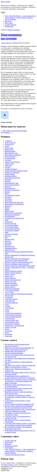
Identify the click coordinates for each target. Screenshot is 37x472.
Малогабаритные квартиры (14, 202)
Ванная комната (10, 151)
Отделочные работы (11, 225)
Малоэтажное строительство (14, 204)
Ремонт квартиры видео (13, 280)
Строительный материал (13, 315)
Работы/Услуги (10, 250)
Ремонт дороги (10, 274)
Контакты (8, 21)
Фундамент (8, 334)
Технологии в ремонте (12, 324)
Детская (7, 167)
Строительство (10, 318)
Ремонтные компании (12, 288)
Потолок (8, 241)
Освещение (8, 222)
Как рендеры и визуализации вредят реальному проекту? (17, 345)
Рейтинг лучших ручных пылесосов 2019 (19, 262)
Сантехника (9, 297)
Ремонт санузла (10, 287)
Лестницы (8, 199)
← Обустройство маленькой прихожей (14, 131)
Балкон (7, 146)
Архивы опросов (10, 25)
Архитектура (9, 144)
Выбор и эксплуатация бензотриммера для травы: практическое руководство (19, 348)
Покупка (8, 236)
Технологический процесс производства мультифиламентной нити (18, 389)
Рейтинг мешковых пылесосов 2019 (17, 264)
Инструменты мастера (12, 178)
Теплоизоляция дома (12, 322)
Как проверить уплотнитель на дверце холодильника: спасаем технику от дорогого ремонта (20, 397)
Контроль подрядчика (12, 190)
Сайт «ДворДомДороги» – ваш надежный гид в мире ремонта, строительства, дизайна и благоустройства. (20, 17)
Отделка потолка (10, 223)
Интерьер (8, 179)
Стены (7, 310)
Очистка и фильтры (11, 234)
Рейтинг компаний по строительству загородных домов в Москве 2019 (17, 259)
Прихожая (8, 243)
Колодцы (8, 186)
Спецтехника (9, 308)
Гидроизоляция (10, 158)
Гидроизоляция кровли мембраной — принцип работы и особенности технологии (20, 377)
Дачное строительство (12, 162)
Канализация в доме (11, 183)
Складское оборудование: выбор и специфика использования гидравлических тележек (20, 424)
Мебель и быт (9, 211)
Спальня (7, 306)
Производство (9, 246)
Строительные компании (13, 313)
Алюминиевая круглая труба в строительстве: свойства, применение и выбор (20, 410)
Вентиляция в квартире (13, 155)
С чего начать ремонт (12, 290)
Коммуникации (10, 188)
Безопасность (9, 149)
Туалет (7, 329)
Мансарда (8, 206)
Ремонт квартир (10, 278)
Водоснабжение (10, 156)
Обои (6, 220)
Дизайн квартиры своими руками (16, 171)
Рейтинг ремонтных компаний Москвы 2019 (20, 266)
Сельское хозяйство (11, 302)
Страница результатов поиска (15, 454)
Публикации (9, 26)
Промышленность (11, 248)
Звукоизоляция (10, 174)
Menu (3, 12)
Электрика (8, 336)
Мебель (7, 209)
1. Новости (8, 141)
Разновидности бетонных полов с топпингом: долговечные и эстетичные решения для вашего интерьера (20, 381)
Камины (7, 181)
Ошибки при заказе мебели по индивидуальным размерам (15, 352)
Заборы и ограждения (12, 172)
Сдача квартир (10, 301)
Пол (6, 237)
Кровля (7, 192)
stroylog (6, 43)
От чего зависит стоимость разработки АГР (19, 404)
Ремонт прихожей (11, 283)
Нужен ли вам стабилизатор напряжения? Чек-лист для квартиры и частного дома (19, 406)
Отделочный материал (12, 229)
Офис (6, 232)
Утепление (8, 331)
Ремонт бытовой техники (13, 271)
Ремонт (7, 269)
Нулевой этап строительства (14, 218)
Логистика (8, 200)
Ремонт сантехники (11, 285)
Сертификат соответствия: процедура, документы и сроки (17, 414)
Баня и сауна (9, 148)
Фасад (7, 332)
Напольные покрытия (12, 215)
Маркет (7, 207)
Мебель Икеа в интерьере (13, 213)
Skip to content (5, 1)
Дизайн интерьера (13, 30)
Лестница (8, 197)
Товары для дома (10, 327)
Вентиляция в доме (11, 153)
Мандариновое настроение (11, 36)
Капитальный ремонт (12, 185)
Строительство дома (11, 320)
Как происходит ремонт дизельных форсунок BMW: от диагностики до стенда (20, 366)
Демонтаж (8, 165)
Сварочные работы (11, 299)
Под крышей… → (7, 132)
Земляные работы (11, 176)
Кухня (7, 193)
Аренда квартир (10, 142)
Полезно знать (9, 239)
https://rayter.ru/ (9, 465)
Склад (7, 304)
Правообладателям (11, 446)
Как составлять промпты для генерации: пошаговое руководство (18, 428)
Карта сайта (9, 23)
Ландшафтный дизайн (12, 195)
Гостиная (8, 160)
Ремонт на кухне (10, 281)
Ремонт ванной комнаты (13, 273)
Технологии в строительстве (14, 325)
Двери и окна (9, 164)
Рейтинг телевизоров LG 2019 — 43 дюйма (19, 267)
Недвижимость (10, 216)
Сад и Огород (9, 292)
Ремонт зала (9, 276)
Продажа (8, 244)
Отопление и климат (12, 230)
